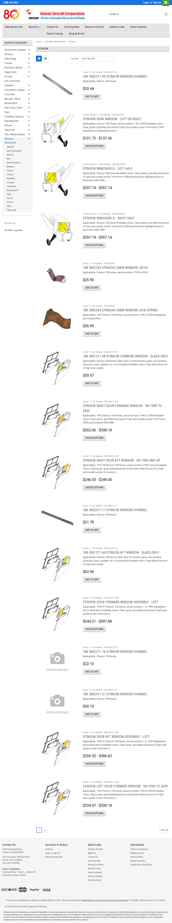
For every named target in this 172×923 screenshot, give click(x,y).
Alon (9, 158)
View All (10, 147)
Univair (86, 72)
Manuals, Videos (12, 98)
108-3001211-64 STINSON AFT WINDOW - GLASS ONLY (121, 552)
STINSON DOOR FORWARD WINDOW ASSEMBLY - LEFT (121, 602)
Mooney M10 (11, 103)
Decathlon (11, 178)
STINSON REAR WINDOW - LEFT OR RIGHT (112, 119)
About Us (34, 26)
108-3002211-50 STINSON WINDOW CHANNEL (115, 76)
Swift (9, 206)
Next (163, 830)
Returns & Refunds (54, 857)
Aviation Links (117, 26)
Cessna (8, 63)
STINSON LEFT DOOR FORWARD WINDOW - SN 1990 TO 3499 (125, 786)
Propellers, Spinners (14, 116)
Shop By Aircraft (14, 26)
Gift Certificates (12, 81)
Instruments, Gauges (15, 89)
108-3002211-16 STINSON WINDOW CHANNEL (115, 652)
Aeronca (9, 54)
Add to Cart (92, 96)
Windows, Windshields (10, 140)
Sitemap (43, 906)
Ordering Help (71, 26)
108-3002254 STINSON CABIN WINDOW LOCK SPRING (120, 310)
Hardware (9, 85)
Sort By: (75, 58)
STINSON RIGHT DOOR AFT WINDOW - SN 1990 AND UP (121, 460)
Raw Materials (11, 120)
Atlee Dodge (10, 58)
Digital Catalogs (137, 861)
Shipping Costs (137, 853)
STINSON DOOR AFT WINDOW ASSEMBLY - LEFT (116, 737)
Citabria (10, 174)
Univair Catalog (55, 33)
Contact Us (52, 26)
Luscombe (10, 94)
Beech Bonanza (13, 162)
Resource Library (94, 26)
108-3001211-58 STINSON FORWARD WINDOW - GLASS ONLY (125, 356)
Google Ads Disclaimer (141, 865)
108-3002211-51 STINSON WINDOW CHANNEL (115, 694)
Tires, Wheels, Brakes (15, 134)
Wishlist (49, 849)
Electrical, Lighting (13, 67)
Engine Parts (11, 72)
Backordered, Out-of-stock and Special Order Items (104, 900)
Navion (10, 198)
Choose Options (94, 146)
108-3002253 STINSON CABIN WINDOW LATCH (115, 268)
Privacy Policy (136, 857)
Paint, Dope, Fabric (14, 107)
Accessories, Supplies (15, 49)
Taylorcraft (10, 129)
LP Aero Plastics (90, 115)
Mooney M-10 (12, 190)
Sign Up (157, 2)
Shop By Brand (76, 33)
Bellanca (10, 166)
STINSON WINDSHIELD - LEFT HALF (108, 169)
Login (146, 2)
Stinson (8, 125)
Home (38, 41)
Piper (7, 112)
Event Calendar (139, 26)
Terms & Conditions (139, 849)
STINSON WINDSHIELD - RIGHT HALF (109, 218)
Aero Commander (14, 151)
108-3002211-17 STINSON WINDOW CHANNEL (115, 510)
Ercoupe (8, 76)
